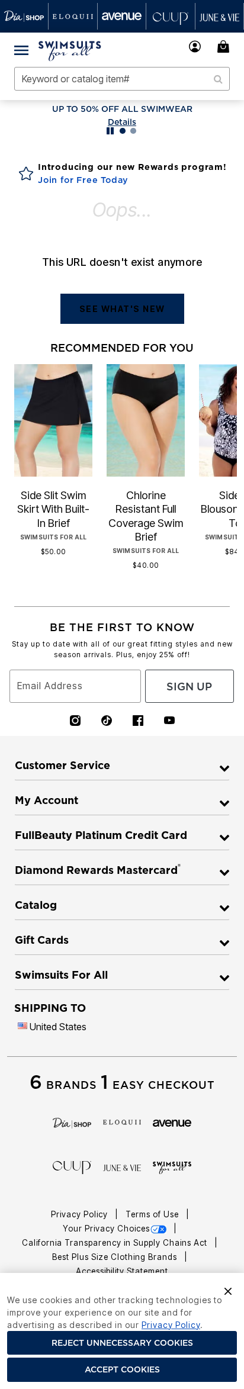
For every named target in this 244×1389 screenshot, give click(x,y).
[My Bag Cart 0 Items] (225, 46)
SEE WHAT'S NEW (122, 309)
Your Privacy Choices (106, 1228)
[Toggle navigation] (21, 50)
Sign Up (189, 686)
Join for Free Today (83, 180)
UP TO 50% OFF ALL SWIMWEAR (122, 109)
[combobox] (122, 79)
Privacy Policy (80, 1214)
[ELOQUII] (122, 1121)
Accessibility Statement (122, 1271)
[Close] (228, 1290)
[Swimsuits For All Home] (70, 50)
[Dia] (72, 1122)
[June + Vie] (122, 1167)
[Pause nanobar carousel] (110, 131)
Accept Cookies (122, 1369)
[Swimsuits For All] (172, 1167)
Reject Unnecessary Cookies (122, 1343)
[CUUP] (72, 1166)
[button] (195, 46)
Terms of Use (153, 1214)
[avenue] (172, 1122)
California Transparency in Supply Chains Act (116, 1242)
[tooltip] (24, 16)
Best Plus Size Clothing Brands (115, 1257)
